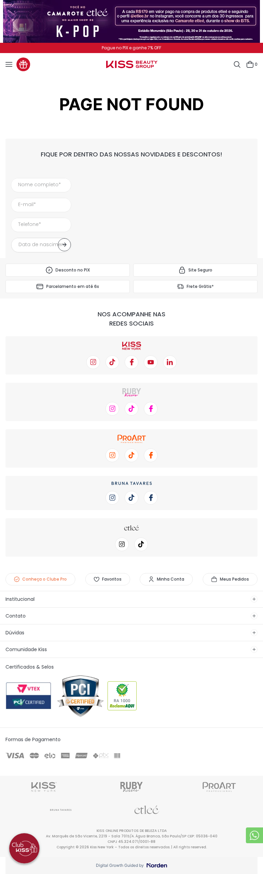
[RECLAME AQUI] (131, 696)
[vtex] (29, 696)
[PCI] (80, 696)
